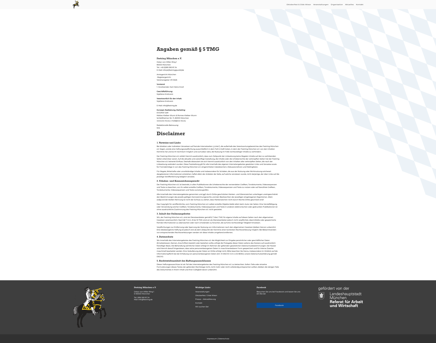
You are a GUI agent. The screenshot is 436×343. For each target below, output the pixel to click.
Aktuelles (349, 5)
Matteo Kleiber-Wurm (166, 115)
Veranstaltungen (321, 5)
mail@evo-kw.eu (179, 121)
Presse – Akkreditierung (205, 299)
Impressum (212, 339)
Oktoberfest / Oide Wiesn (206, 295)
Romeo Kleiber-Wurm (187, 115)
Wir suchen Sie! (202, 307)
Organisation (337, 5)
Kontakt (359, 5)
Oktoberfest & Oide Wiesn (299, 5)
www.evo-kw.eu (163, 121)
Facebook (279, 305)
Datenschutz (223, 339)
